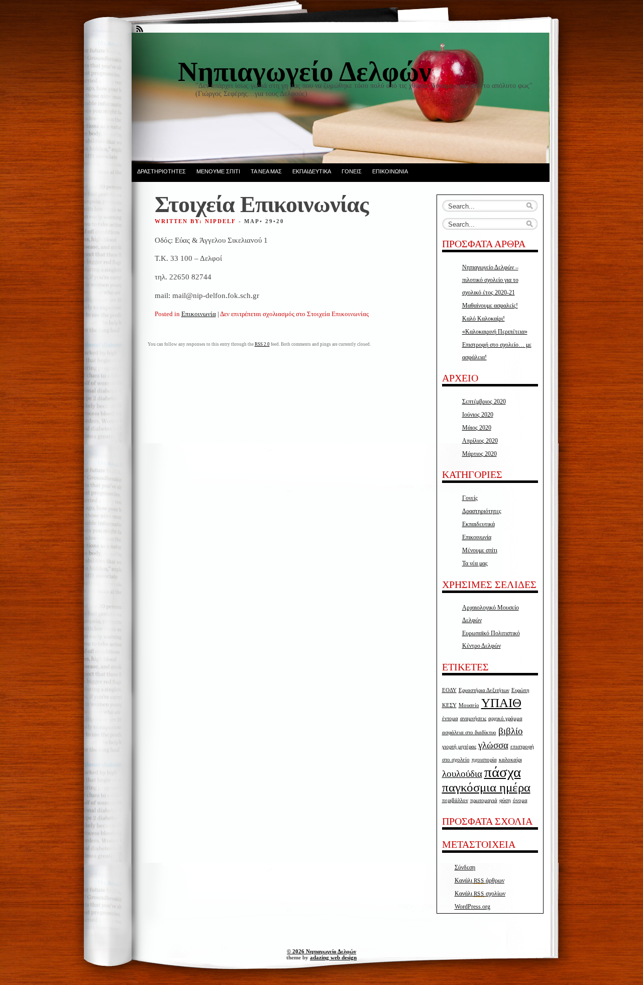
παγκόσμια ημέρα (486, 787)
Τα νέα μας (266, 171)
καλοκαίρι (510, 759)
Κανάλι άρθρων (479, 880)
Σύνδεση (465, 867)
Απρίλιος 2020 (480, 440)
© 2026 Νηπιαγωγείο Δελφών (321, 951)
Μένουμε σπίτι (218, 171)
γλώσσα (493, 745)
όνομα (520, 800)
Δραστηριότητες (161, 171)
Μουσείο (469, 705)
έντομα (450, 718)
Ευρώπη (520, 690)
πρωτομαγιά (483, 800)
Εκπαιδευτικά (311, 171)
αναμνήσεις (473, 718)
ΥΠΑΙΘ (501, 703)
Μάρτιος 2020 (479, 453)
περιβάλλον (455, 800)
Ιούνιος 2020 (477, 414)
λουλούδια (462, 773)
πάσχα (502, 772)
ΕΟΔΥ (449, 690)
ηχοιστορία (484, 759)
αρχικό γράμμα (505, 718)
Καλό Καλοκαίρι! (483, 318)
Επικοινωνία (390, 171)
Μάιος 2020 (476, 427)
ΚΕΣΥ (449, 705)
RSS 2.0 (262, 344)
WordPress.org (472, 906)
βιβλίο (510, 731)
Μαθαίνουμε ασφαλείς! (490, 305)
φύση (505, 800)
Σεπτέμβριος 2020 (484, 401)
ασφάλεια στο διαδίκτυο (469, 732)
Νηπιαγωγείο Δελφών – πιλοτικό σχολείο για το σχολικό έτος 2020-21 (490, 280)
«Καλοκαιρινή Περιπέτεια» (494, 331)
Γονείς (352, 171)
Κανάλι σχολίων (480, 893)
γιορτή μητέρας (459, 746)
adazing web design (333, 957)
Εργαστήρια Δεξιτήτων (484, 690)
